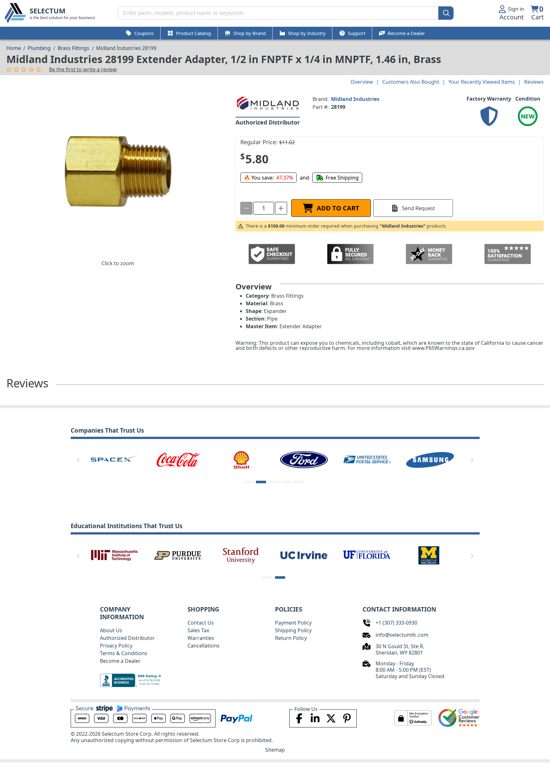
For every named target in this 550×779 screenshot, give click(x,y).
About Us (111, 630)
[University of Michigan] (430, 554)
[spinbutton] (263, 208)
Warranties (200, 637)
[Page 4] (286, 482)
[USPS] (367, 459)
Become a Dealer (120, 660)
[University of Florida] (367, 554)
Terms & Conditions (123, 653)
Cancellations (203, 645)
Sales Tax (198, 630)
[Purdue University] (178, 554)
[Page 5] (299, 482)
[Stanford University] (241, 554)
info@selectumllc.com (402, 635)
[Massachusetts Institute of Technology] (114, 554)
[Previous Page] (78, 460)
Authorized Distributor (127, 637)
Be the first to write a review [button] (83, 69)
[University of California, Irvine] (304, 554)
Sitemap (275, 749)
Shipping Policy (293, 630)
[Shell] (241, 459)
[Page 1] (248, 482)
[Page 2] (261, 482)
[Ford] (304, 459)
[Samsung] (430, 459)
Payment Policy (293, 622)
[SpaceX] (114, 459)
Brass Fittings (73, 48)
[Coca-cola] (178, 459)
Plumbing (39, 48)
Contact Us (200, 622)
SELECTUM (48, 10)
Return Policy (291, 637)
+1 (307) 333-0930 (396, 622)
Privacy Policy (116, 645)
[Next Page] (472, 460)
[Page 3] (274, 482)
